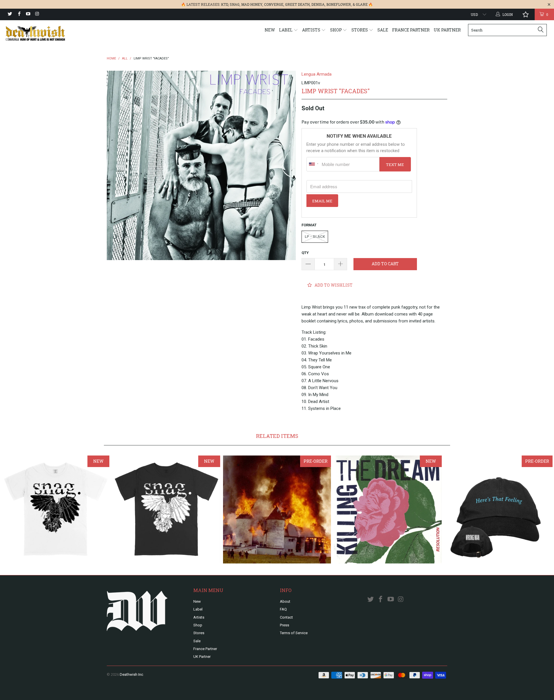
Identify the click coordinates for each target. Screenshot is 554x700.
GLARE (362, 4)
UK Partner (447, 30)
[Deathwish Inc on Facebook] (18, 14)
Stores (360, 30)
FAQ (283, 609)
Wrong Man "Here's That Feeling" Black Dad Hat (499, 509)
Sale (382, 30)
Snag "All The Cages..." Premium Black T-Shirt (166, 509)
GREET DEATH (297, 4)
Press (284, 625)
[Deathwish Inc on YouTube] (27, 14)
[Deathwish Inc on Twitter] (9, 14)
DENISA (318, 4)
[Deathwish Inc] (47, 33)
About (285, 601)
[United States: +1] (313, 164)
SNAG (234, 4)
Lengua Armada (317, 74)
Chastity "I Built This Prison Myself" (277, 509)
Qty (305, 253)
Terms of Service (294, 633)
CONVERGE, (274, 4)
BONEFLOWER (338, 4)
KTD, (225, 4)
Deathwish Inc (131, 674)
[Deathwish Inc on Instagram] (36, 14)
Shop (336, 30)
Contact (286, 617)
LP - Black (315, 236)
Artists (311, 30)
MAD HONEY (251, 4)
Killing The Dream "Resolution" (388, 509)
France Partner (411, 30)
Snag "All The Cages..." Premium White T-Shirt (55, 509)
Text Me (395, 164)
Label (286, 30)
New (270, 30)
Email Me (322, 201)
